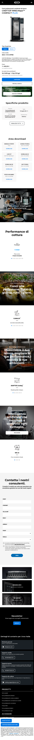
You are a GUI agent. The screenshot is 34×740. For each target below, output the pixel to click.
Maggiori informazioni (13, 733)
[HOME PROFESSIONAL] (17, 2)
